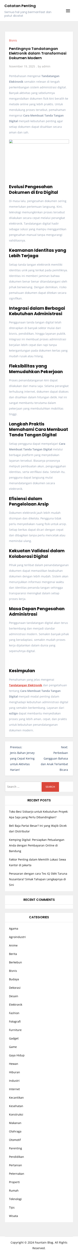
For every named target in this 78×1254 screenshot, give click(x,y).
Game (13, 1047)
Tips (12, 1207)
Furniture (15, 1030)
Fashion (14, 1013)
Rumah (14, 1190)
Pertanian (15, 1165)
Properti (14, 1182)
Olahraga (15, 1131)
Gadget (14, 1038)
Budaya (14, 979)
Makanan (15, 1123)
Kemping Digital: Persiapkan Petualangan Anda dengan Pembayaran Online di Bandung (36, 845)
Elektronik (15, 1004)
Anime (13, 945)
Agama (13, 928)
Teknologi (15, 1199)
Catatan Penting (20, 5)
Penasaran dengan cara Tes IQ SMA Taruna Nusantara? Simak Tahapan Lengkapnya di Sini (38, 879)
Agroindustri (17, 937)
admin (46, 66)
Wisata (13, 1216)
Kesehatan (16, 1106)
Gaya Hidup (17, 1055)
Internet (14, 1089)
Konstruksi (16, 1114)
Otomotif (15, 1140)
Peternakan (16, 1174)
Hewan (13, 1064)
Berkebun (15, 962)
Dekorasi (15, 988)
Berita (13, 954)
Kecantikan (16, 1097)
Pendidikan (16, 1157)
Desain (13, 996)
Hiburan (14, 1072)
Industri (14, 1081)
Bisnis (13, 40)
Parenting (15, 1148)
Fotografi (15, 1021)
